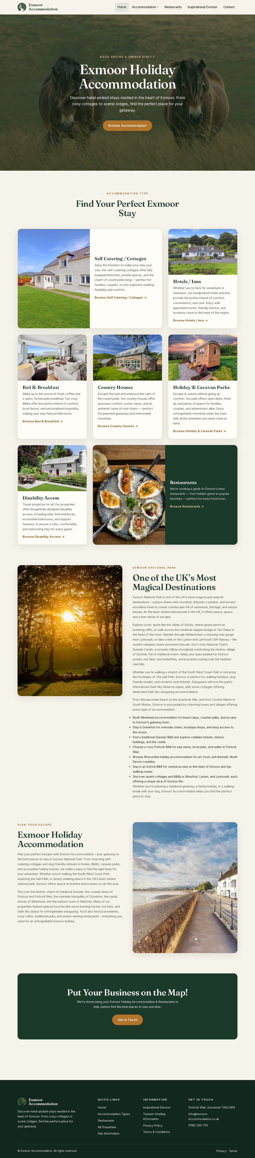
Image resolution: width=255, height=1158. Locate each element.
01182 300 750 (198, 1125)
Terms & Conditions (156, 1132)
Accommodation (144, 7)
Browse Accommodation (127, 126)
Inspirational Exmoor (202, 7)
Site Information (108, 1133)
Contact (229, 7)
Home (122, 7)
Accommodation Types (114, 1114)
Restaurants (173, 7)
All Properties (107, 1127)
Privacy (221, 1151)
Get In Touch (127, 1020)
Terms (233, 1151)
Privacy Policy (152, 1125)
